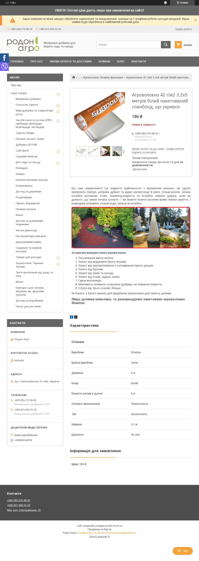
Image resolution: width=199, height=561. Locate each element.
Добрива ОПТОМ (26, 144)
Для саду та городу (28, 162)
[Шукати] (166, 44)
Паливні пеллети (26, 209)
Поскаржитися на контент (91, 532)
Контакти (139, 61)
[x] (75, 317)
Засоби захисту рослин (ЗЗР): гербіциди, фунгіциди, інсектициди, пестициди (34, 124)
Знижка (20, 174)
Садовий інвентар (27, 156)
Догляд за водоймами (29, 300)
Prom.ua (117, 526)
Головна (17, 61)
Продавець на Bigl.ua (99, 529)
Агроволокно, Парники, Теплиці (30, 265)
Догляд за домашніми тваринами (29, 222)
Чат (185, 550)
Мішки (19, 281)
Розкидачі (22, 168)
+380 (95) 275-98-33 (18, 500)
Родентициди (24, 197)
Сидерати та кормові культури (29, 249)
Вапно (19, 215)
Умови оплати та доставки (71, 61)
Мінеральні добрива (28, 98)
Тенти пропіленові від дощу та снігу (34, 274)
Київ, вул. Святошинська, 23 (24, 510)
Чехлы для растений (28, 306)
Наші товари (19, 93)
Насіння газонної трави (30, 138)
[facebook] (71, 317)
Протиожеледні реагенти (31, 236)
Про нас (37, 61)
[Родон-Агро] (23, 51)
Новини (104, 61)
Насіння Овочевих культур (32, 179)
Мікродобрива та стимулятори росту (34, 112)
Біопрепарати (24, 185)
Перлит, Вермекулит (28, 203)
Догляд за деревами (28, 191)
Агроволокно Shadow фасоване (103, 77)
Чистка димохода (26, 230)
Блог (121, 61)
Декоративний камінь (28, 242)
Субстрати (22, 150)
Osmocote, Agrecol (27, 104)
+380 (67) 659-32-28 (18, 505)
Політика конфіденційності (121, 532)
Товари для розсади (28, 257)
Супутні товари (25, 132)
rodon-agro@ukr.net (25, 434)
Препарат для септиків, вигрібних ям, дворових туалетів (30, 291)
